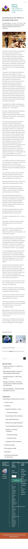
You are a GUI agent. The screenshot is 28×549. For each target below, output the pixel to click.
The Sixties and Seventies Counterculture (11, 456)
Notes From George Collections (14, 422)
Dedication (24, 480)
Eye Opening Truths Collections (14, 416)
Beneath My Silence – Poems (13, 409)
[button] (3, 339)
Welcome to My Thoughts (23, 472)
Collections (8, 405)
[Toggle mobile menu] (25, 2)
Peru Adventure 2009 (10, 448)
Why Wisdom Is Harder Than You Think (13, 399)
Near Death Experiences (12, 419)
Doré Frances (7, 23)
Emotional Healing (12, 412)
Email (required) (14, 472)
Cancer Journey (9, 402)
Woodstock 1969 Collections (13, 441)
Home (22, 469)
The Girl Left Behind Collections (14, 426)
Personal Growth (11, 438)
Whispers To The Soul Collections (11, 430)
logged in (11, 351)
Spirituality (7, 451)
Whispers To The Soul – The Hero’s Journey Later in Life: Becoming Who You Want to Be (13, 383)
